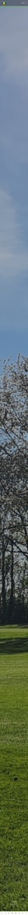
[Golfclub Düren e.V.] (4, 3)
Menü (22, 3)
